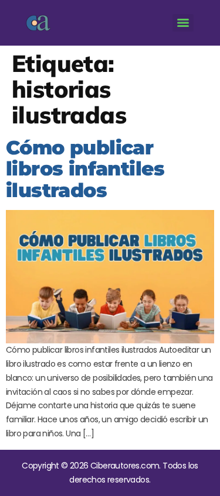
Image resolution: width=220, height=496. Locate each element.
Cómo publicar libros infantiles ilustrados (85, 169)
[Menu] (183, 23)
